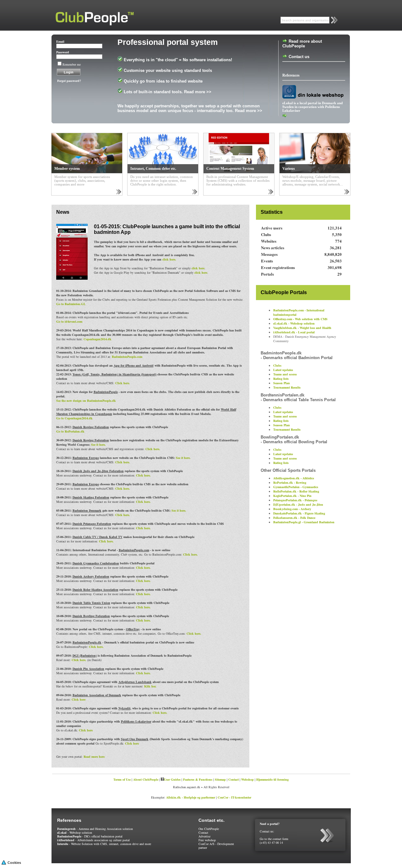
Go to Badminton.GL (71, 304)
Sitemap (220, 779)
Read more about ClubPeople (302, 43)
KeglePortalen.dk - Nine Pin (292, 495)
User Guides (172, 779)
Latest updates (283, 370)
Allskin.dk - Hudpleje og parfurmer (190, 797)
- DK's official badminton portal (89, 836)
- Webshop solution (74, 832)
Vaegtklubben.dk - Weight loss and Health (302, 328)
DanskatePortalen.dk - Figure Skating (299, 513)
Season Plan (281, 383)
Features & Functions (197, 779)
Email (60, 41)
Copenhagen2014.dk (97, 339)
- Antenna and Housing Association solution (95, 829)
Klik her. (150, 686)
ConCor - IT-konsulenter (234, 797)
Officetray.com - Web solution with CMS (300, 319)
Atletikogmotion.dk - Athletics (293, 478)
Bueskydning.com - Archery (292, 509)
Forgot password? (69, 80)
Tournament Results (287, 387)
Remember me (71, 64)
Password (62, 52)
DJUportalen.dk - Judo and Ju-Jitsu (298, 504)
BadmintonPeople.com (127, 356)
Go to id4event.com (69, 321)
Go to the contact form (274, 839)
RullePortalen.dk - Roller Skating (296, 491)
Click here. (122, 383)
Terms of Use (122, 779)
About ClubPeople (145, 779)
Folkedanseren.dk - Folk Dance (294, 517)
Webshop (247, 779)
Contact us (298, 56)
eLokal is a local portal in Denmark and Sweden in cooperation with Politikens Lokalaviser (312, 106)
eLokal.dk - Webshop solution (294, 323)
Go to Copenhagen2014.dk (74, 418)
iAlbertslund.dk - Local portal (294, 332)
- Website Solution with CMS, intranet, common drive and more (104, 844)
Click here (78, 699)
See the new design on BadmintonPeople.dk (86, 400)
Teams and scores (285, 374)
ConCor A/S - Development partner (216, 846)
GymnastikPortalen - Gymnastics (295, 487)
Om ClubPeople (208, 829)
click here (198, 268)
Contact (233, 779)
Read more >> (197, 91)
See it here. (98, 444)
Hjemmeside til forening (272, 779)
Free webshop (207, 840)
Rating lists (281, 378)
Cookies (14, 862)
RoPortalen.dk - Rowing (289, 482)
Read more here (94, 756)
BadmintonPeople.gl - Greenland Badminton (303, 522)
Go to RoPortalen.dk (70, 431)
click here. (169, 259)
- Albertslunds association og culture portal (93, 840)
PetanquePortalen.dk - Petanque (295, 500)
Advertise (204, 836)
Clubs (277, 365)
